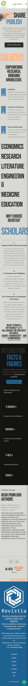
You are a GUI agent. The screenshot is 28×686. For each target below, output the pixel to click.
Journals (14, 654)
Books (14, 658)
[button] (11, 561)
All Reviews (14, 572)
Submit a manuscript (11, 336)
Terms (14, 673)
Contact (14, 669)
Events (14, 662)
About (14, 665)
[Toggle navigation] (26, 4)
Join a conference (17, 337)
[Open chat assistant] (24, 682)
